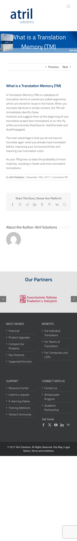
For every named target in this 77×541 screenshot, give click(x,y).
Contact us (50, 388)
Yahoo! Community (20, 414)
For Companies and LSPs (56, 354)
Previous (53, 67)
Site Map (57, 447)
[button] (3, 299)
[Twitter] (49, 425)
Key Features (16, 355)
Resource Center (19, 388)
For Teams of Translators (52, 343)
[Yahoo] (68, 425)
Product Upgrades (19, 337)
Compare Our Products (16, 346)
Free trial (14, 331)
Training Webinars (19, 408)
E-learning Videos (19, 401)
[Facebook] (43, 425)
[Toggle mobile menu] (69, 6)
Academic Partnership (51, 407)
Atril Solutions (16, 177)
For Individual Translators (52, 333)
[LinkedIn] (62, 425)
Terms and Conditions (43, 451)
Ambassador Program (52, 396)
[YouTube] (55, 425)
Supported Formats (20, 361)
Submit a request (19, 394)
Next (65, 67)
